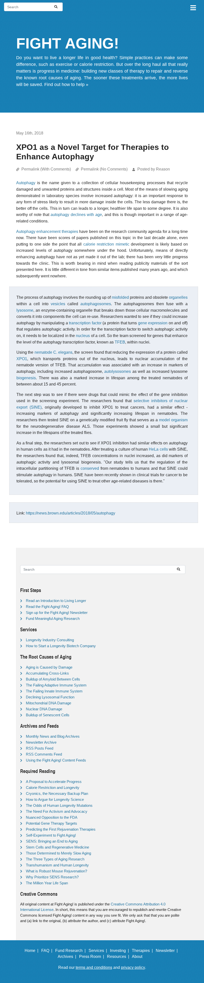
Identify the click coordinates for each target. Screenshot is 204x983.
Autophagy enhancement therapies (47, 231)
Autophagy (25, 183)
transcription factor (85, 323)
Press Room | (92, 956)
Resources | (119, 956)
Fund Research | (71, 950)
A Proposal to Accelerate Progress (54, 781)
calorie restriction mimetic (106, 244)
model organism (173, 420)
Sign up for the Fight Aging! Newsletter (57, 612)
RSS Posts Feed (39, 748)
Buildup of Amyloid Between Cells (53, 679)
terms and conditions (94, 967)
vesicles (58, 304)
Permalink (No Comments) (104, 169)
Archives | (68, 956)
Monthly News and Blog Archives (53, 736)
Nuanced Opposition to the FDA (51, 817)
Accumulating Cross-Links (47, 673)
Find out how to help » (66, 84)
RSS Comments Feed (44, 754)
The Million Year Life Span (47, 883)
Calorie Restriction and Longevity (52, 787)
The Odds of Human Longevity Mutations (59, 805)
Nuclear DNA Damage (44, 709)
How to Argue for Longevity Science (55, 799)
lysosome (24, 310)
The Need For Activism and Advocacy (56, 811)
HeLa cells (158, 449)
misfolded (120, 297)
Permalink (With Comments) (46, 169)
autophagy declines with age (76, 215)
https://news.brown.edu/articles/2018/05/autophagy (70, 513)
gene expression (153, 323)
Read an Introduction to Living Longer (56, 600)
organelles (178, 297)
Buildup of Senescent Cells (47, 715)
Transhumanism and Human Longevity (57, 865)
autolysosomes (117, 371)
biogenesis (26, 378)
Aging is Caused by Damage (49, 667)
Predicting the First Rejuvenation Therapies (61, 829)
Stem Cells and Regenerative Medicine (57, 847)
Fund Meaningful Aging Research (53, 618)
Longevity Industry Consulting (50, 640)
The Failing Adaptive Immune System (56, 685)
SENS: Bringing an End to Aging (52, 841)
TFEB (120, 342)
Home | (32, 950)
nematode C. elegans (54, 352)
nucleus (83, 336)
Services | (99, 950)
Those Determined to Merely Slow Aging (58, 853)
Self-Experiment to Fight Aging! (51, 835)
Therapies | (143, 950)
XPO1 (21, 359)
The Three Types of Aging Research (55, 859)
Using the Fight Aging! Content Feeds (56, 760)
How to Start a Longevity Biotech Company (61, 646)
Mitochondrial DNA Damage (48, 703)
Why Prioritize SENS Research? (52, 877)
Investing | (120, 950)
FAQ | (47, 950)
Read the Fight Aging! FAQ (47, 606)
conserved (90, 468)
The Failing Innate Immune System (54, 691)
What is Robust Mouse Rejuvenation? (56, 871)
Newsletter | (168, 950)
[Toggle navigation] (192, 7)
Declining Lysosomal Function (50, 697)
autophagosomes (95, 304)
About (139, 956)
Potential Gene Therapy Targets (51, 823)
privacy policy (133, 967)
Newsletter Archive (41, 742)
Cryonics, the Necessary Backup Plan (57, 793)
